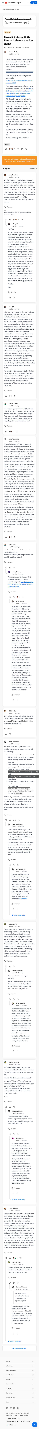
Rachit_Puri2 (12, 544)
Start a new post (17, 161)
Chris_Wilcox (16, 224)
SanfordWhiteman (17, 824)
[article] (19, 197)
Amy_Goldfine (13, 175)
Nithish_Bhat (12, 711)
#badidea (24, 899)
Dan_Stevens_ (16, 572)
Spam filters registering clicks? (15, 96)
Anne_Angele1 (13, 924)
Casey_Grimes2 (13, 1208)
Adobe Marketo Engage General (11, 9)
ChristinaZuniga (13, 52)
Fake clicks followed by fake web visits (18, 93)
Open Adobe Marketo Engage (18, 23)
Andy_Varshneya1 (14, 439)
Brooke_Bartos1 (13, 403)
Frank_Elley (19, 1138)
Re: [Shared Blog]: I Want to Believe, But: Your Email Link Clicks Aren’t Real (20, 584)
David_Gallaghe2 (14, 741)
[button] (10, 48)
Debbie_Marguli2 (14, 1062)
